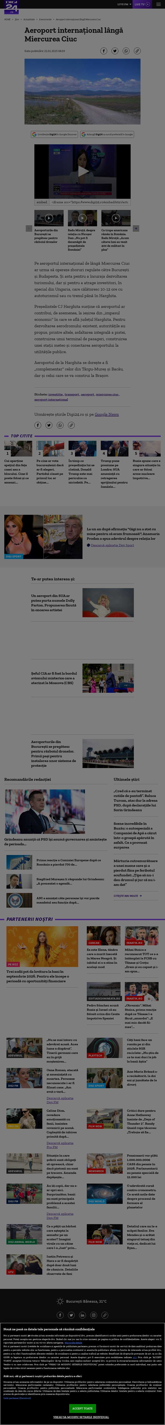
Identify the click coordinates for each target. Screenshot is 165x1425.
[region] (82, 1374)
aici (135, 1357)
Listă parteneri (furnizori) (17, 1398)
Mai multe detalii (73, 1342)
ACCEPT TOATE (82, 1408)
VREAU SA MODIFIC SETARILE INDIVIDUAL (81, 1417)
